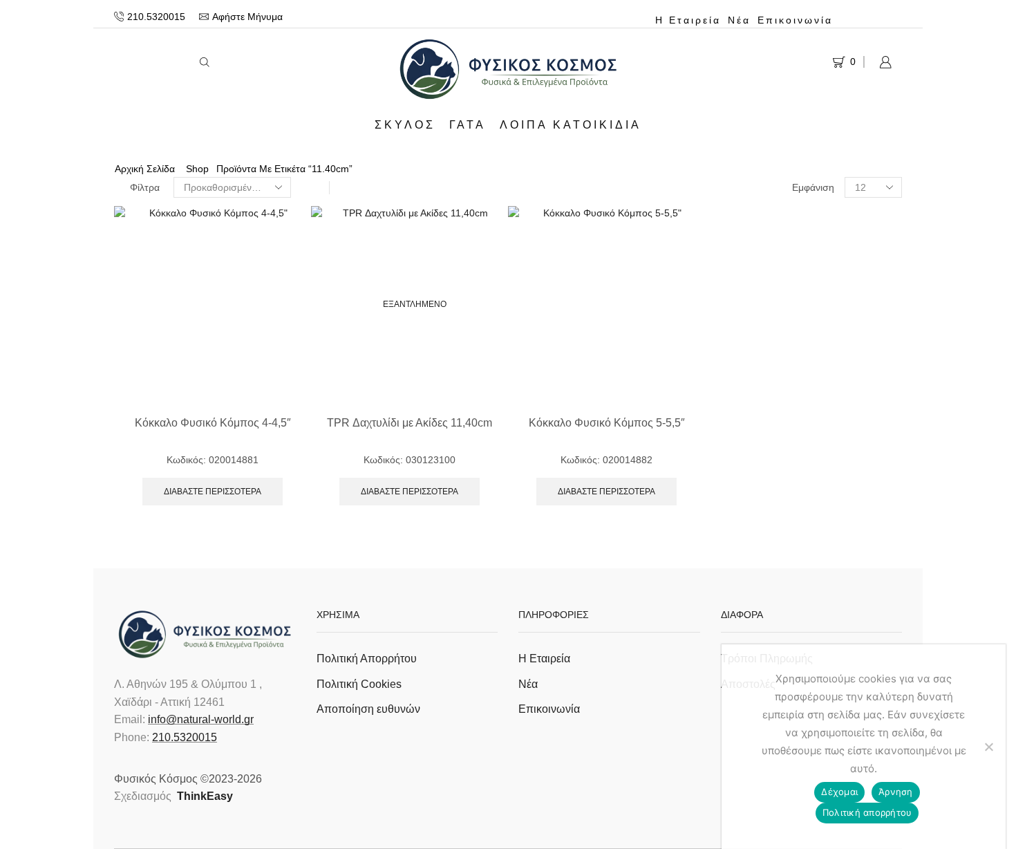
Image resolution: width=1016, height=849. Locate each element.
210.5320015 (184, 737)
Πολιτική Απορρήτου (367, 658)
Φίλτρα (145, 187)
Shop (197, 168)
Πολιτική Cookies (359, 684)
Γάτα (467, 124)
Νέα (739, 20)
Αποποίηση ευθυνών (368, 709)
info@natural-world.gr (201, 719)
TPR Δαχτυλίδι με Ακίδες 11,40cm (409, 423)
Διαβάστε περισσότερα (212, 491)
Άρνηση (895, 791)
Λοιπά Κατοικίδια (570, 124)
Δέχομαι (839, 791)
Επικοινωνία (795, 20)
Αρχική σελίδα (145, 168)
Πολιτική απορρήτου (867, 812)
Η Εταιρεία (688, 20)
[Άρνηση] (988, 747)
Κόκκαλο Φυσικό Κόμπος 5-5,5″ (607, 423)
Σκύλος (405, 124)
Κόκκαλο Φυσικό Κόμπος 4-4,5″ (213, 423)
